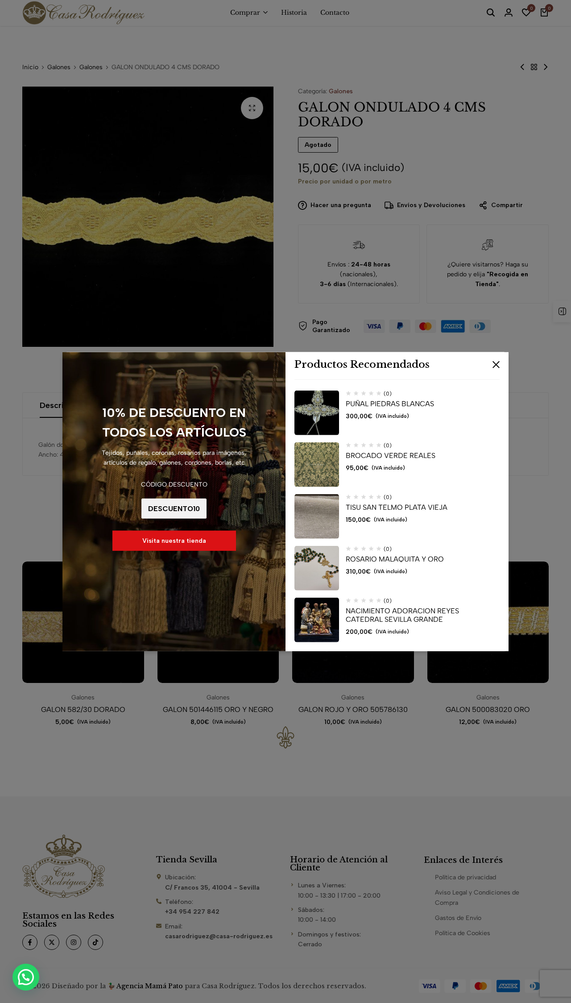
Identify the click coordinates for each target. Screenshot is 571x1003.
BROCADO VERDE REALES (390, 455)
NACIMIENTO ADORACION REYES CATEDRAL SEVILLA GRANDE (402, 615)
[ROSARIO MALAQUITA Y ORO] (316, 568)
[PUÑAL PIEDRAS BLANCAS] (316, 413)
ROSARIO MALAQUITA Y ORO (395, 559)
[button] (25, 977)
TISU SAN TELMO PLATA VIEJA (396, 507)
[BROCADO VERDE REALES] (316, 464)
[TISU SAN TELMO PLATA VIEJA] (316, 516)
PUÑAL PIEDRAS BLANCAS (390, 404)
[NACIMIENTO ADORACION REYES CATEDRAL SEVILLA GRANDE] (316, 620)
